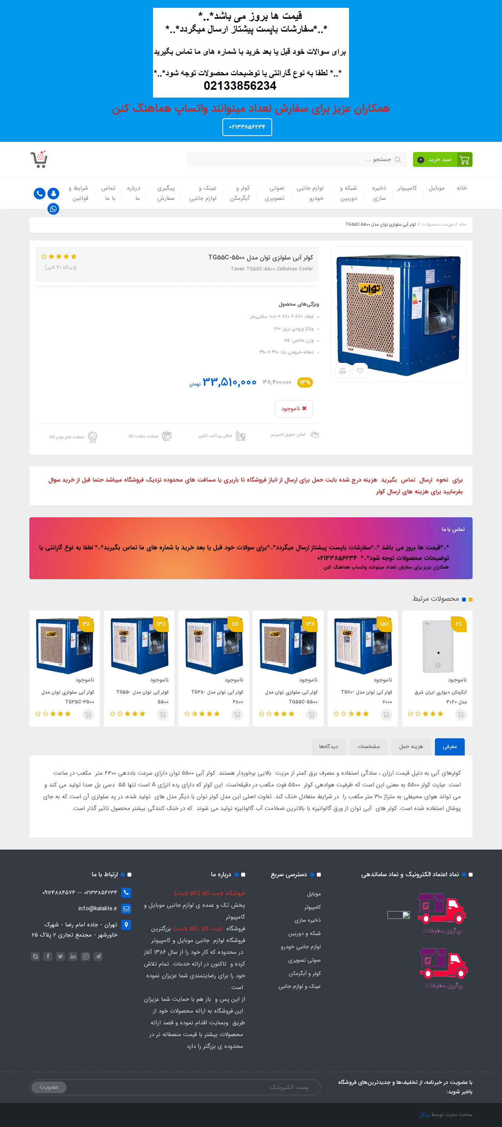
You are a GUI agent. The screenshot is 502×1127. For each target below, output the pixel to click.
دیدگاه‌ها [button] (328, 746)
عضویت (49, 1087)
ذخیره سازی (379, 193)
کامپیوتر (407, 188)
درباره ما (133, 193)
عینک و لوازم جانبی (202, 193)
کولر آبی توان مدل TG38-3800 (217, 697)
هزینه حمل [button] (411, 746)
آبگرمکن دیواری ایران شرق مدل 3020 (441, 697)
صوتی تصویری (274, 193)
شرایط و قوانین (78, 193)
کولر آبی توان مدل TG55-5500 (142, 697)
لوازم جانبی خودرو (310, 193)
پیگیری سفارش (166, 193)
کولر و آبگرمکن (240, 193)
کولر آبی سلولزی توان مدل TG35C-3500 (68, 697)
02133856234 (247, 127)
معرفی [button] (450, 746)
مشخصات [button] (369, 746)
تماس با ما (108, 193)
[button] (443, 159)
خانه (462, 188)
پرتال (424, 1115)
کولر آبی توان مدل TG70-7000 (366, 697)
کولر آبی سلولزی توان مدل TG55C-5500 (291, 697)
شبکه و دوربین (348, 193)
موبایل (437, 188)
